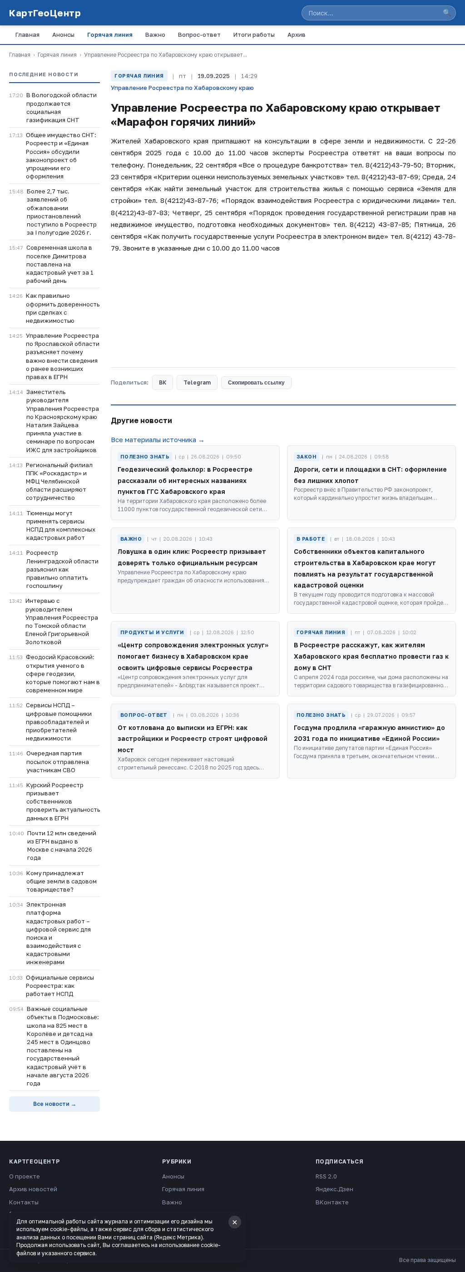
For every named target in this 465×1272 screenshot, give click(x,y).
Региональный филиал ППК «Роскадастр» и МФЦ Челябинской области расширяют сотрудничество (59, 481)
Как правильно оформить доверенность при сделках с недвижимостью (62, 308)
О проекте (24, 1176)
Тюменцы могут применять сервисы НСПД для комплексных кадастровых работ (60, 525)
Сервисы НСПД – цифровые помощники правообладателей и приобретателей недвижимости (59, 721)
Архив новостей (33, 1189)
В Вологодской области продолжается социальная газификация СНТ (61, 107)
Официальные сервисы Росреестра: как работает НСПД (60, 985)
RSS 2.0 (326, 1176)
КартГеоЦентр (45, 12)
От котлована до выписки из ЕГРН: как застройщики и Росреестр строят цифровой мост (192, 739)
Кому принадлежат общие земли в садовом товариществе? (61, 881)
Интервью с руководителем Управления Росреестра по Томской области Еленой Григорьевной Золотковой (61, 621)
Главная (27, 34)
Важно (155, 34)
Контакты (24, 1202)
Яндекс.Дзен (334, 1189)
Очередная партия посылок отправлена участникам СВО (57, 761)
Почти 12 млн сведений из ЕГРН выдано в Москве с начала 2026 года (61, 845)
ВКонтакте (332, 1202)
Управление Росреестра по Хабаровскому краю (182, 87)
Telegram (197, 382)
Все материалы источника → (158, 439)
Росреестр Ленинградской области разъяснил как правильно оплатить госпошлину (62, 569)
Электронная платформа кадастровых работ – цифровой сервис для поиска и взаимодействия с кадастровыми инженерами (58, 933)
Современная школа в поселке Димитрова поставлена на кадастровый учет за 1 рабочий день (60, 264)
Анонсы (63, 34)
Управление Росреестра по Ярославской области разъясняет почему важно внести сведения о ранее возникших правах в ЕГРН (62, 356)
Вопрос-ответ (199, 34)
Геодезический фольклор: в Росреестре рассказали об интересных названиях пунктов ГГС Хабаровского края (185, 480)
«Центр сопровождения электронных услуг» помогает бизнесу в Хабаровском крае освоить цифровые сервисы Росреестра (193, 656)
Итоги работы (254, 34)
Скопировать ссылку (256, 383)
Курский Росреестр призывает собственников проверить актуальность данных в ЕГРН (63, 801)
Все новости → (54, 1103)
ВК (162, 382)
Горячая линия (110, 34)
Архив (296, 34)
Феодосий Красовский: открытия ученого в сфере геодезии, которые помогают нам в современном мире (63, 673)
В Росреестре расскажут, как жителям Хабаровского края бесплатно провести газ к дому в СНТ (371, 656)
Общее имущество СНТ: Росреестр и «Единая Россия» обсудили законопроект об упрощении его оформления (61, 155)
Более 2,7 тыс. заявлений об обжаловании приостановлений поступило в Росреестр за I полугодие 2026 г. (62, 211)
